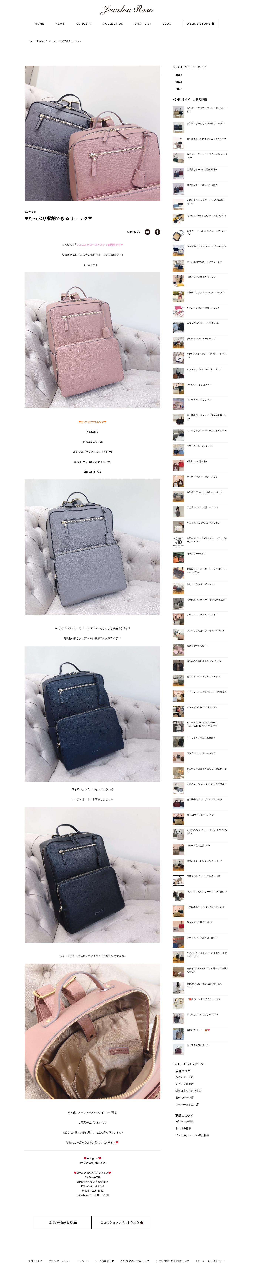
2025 (178, 75)
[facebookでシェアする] (157, 231)
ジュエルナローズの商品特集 (192, 1135)
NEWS (60, 23)
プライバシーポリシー (60, 1261)
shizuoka (40, 41)
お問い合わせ (35, 1261)
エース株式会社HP (104, 1261)
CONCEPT (84, 23)
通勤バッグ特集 (184, 1121)
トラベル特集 (183, 1128)
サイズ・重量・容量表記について (172, 1261)
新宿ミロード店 (184, 1076)
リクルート (83, 1261)
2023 (178, 89)
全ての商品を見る (61, 1222)
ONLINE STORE (199, 23)
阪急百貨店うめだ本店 (188, 1090)
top (31, 41)
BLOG (167, 23)
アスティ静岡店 (184, 1083)
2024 (178, 82)
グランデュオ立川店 (187, 1104)
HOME (39, 23)
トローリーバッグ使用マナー (209, 1261)
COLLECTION (113, 23)
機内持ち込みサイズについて (134, 1261)
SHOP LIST (143, 23)
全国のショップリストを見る (120, 1222)
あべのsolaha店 (184, 1097)
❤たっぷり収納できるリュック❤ (65, 41)
